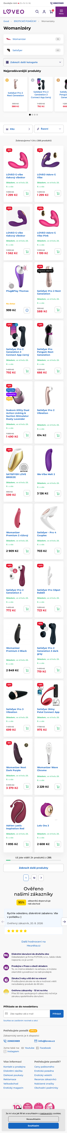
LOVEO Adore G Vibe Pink (46, 234)
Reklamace (9, 1079)
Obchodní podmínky (46, 1087)
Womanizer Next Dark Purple (16, 769)
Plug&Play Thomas (17, 291)
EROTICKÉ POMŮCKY (25, 21)
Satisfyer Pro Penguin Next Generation (45, 352)
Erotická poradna (44, 1070)
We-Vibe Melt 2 (46, 474)
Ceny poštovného (44, 1066)
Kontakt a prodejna (14, 1066)
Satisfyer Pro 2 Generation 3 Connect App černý (41, 94)
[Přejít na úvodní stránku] (13, 12)
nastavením (46, 1113)
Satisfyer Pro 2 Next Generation (15, 94)
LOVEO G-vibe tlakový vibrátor (15, 176)
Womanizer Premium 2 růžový (17, 534)
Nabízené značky (44, 1083)
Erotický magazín (13, 1087)
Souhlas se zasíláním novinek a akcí (20, 1020)
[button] (37, 12)
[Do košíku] (27, 193)
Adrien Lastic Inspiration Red (15, 827)
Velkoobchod (10, 1083)
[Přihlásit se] (44, 12)
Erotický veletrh (43, 1075)
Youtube (29, 1047)
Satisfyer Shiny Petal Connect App (48, 710)
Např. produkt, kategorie (25, 41)
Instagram (13, 1051)
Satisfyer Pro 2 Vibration (45, 411)
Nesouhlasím (33, 1119)
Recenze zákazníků (45, 1079)
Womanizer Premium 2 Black (16, 649)
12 (34, 877)
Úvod (6, 21)
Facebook (45, 1047)
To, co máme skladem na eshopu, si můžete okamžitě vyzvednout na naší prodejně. (34, 970)
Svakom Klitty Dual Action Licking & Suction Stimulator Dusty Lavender (17, 414)
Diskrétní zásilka (13, 1070)
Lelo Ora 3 (43, 825)
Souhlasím (33, 1125)
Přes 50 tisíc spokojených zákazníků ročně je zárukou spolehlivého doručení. (34, 995)
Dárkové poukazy (13, 1075)
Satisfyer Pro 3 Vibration (15, 710)
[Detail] (27, 310)
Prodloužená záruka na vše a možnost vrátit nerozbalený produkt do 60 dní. (34, 982)
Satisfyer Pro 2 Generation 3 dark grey (47, 651)
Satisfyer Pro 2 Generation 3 (15, 591)
